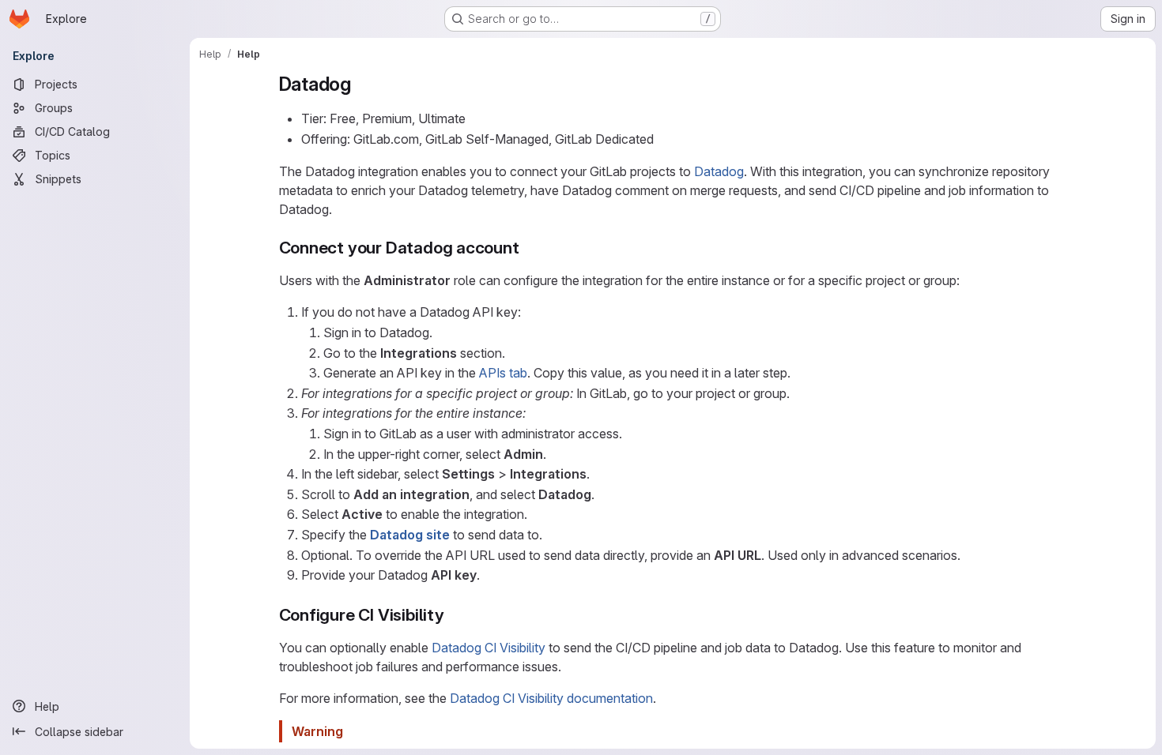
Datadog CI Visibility (488, 647)
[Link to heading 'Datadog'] (361, 84)
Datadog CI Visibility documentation (551, 698)
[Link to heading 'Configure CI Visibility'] (453, 615)
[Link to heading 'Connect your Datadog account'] (528, 247)
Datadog (719, 171)
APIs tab (503, 373)
